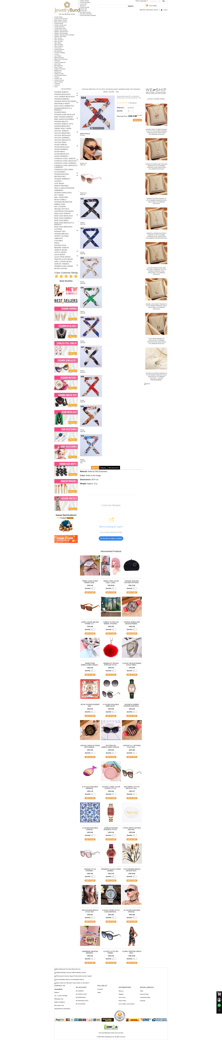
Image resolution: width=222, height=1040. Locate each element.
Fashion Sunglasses (60, 62)
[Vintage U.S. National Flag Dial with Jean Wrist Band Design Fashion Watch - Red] (132, 731)
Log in (166, 10)
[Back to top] (219, 1011)
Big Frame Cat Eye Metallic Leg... (132, 787)
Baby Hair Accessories (60, 22)
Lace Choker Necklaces (64, 97)
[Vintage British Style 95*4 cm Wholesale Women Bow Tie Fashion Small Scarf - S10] (91, 458)
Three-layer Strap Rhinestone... (90, 582)
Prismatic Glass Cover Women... (111, 870)
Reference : (121, 108)
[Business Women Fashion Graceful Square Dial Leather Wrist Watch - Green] (132, 690)
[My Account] (219, 1000)
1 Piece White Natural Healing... (132, 828)
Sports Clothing (58, 82)
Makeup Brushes (59, 57)
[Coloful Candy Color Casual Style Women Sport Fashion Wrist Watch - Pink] (111, 772)
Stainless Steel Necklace (61, 31)
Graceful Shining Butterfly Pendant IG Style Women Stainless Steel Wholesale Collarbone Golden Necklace (156, 236)
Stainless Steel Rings (60, 36)
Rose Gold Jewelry (62, 213)
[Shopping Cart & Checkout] (219, 994)
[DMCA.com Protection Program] (111, 1029)
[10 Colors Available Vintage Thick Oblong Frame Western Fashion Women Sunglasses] (132, 896)
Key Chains (57, 64)
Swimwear (57, 60)
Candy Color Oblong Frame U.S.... (90, 623)
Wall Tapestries (58, 65)
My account (81, 987)
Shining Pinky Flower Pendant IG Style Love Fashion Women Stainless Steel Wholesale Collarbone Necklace (156, 132)
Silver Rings (57, 43)
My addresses (81, 997)
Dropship (142, 1000)
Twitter (99, 992)
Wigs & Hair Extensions (61, 59)
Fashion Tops (58, 78)
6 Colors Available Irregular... (111, 705)
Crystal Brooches (62, 133)
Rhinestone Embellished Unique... (90, 664)
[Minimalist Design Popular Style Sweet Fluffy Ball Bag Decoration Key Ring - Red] (111, 649)
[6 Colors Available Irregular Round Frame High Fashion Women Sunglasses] (111, 690)
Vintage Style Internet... (90, 870)
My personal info (82, 1000)
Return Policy (122, 1000)
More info (95, 468)
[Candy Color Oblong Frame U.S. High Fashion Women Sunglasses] (90, 607)
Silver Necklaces (59, 39)
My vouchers (80, 1004)
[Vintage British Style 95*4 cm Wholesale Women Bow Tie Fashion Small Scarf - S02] (91, 250)
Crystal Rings (60, 142)
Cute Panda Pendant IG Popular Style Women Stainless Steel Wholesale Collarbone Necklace (156, 341)
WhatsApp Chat (58, 999)
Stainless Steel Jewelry (60, 30)
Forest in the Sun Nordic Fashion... (111, 623)
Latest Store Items (156, 99)
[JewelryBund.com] (67, 12)
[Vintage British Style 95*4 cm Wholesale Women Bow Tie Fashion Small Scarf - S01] (91, 221)
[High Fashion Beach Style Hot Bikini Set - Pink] (90, 896)
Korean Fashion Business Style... (111, 828)
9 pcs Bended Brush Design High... (131, 870)
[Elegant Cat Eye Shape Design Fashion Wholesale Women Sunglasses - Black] (91, 161)
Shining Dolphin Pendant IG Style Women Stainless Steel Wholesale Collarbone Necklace (156, 201)
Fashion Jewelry (84, 1)
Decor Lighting (60, 268)
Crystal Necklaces (62, 135)
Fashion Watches (59, 49)
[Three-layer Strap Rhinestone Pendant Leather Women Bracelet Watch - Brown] (90, 566)
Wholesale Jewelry (152, 10)
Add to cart (90, 592)
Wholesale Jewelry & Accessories (113, 1033)
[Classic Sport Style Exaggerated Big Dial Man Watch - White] (111, 896)
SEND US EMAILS (59, 1002)
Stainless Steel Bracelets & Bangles (64, 35)
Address (56, 992)
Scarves (56, 54)
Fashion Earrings (84, 7)
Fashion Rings (58, 17)
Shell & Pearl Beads (63, 261)
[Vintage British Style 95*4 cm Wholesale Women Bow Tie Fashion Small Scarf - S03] (91, 280)
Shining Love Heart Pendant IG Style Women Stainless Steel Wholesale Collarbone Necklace (156, 306)
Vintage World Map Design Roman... (132, 623)
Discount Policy (144, 994)
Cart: (150, 5)
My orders (79, 991)
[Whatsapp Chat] (219, 1005)
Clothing (56, 77)
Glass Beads (59, 254)
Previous (82, 135)
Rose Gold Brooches (63, 227)
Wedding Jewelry (61, 248)
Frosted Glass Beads (63, 259)
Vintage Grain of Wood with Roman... (90, 746)
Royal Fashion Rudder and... (90, 705)
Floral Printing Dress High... (131, 952)
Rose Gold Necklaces (63, 216)
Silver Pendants (58, 46)
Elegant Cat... (84, 163)
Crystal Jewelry (61, 131)
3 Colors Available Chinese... (90, 828)
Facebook (100, 989)
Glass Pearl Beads (62, 257)
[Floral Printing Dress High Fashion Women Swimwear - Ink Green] (132, 937)
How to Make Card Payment (126, 1004)
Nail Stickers (57, 72)
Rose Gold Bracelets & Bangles (64, 223)
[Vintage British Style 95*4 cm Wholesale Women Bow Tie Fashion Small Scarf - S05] (91, 309)
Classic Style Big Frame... (110, 952)
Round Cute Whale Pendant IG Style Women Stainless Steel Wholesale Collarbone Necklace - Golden (156, 376)
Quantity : (120, 111)
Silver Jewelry (58, 38)
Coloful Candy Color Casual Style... (111, 787)
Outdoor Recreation (59, 69)
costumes (57, 85)
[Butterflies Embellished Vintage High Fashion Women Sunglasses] (111, 731)
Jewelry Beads (60, 250)
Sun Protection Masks (60, 75)
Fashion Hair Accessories (65, 101)
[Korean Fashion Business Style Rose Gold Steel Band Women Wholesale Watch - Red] (111, 813)
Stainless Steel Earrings (61, 33)
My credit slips (81, 994)
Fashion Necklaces (85, 2)
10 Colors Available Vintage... (131, 911)
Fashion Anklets (58, 23)
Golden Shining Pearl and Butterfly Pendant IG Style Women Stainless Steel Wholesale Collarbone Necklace (156, 271)
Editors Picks (60, 245)
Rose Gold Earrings (63, 218)
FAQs (141, 991)
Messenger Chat (59, 1005)
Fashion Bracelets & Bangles (88, 15)
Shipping (103, 468)
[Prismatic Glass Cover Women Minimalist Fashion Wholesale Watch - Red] (111, 854)
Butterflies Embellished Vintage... (110, 746)
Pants (56, 86)
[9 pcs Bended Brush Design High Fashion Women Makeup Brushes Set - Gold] (132, 854)
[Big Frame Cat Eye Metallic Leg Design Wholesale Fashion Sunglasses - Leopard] (132, 772)
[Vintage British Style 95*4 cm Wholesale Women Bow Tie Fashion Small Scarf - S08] (91, 398)
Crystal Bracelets (62, 140)
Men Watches (58, 51)
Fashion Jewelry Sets (60, 25)
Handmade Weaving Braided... (90, 952)
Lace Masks (57, 56)
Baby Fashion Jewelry (60, 20)
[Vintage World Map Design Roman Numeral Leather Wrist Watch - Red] (132, 607)
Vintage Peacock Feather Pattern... (132, 582)
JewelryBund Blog (145, 997)
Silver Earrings (58, 41)
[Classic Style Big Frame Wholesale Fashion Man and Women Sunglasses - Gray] (111, 937)
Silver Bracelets (58, 44)
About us (121, 991)
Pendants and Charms (63, 266)
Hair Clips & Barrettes (86, 13)
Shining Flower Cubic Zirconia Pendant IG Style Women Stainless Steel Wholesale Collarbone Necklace (156, 166)
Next (81, 462)
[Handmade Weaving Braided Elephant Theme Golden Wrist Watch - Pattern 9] (90, 937)
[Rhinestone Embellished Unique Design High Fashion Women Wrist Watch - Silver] (90, 649)
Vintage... (82, 222)
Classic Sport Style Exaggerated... (111, 911)
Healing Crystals (59, 73)
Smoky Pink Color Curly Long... (111, 582)
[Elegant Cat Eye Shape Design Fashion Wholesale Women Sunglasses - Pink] (91, 191)
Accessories (57, 47)
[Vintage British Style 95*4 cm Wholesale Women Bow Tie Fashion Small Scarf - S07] (91, 369)
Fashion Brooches (59, 26)
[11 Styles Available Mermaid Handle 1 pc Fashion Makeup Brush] (90, 772)
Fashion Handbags (59, 52)
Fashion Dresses (59, 80)
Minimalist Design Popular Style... (111, 664)
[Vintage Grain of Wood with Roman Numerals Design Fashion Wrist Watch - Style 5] (90, 731)
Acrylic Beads (60, 252)
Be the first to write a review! (111, 538)
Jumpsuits (57, 83)
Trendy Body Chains (60, 28)
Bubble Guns (58, 70)
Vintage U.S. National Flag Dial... (132, 746)
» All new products (156, 379)
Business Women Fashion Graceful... (132, 705)
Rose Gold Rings (61, 220)
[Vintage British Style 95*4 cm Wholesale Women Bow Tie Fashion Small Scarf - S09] (91, 428)
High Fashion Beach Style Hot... (90, 911)
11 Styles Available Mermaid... (90, 787)
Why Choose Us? (113, 468)
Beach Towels (58, 67)
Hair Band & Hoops (85, 12)
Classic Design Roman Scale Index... (131, 664)
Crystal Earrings (61, 138)
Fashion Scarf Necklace (61, 18)
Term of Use (122, 997)
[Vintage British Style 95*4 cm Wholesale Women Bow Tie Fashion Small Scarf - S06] (91, 339)
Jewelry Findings (61, 264)
